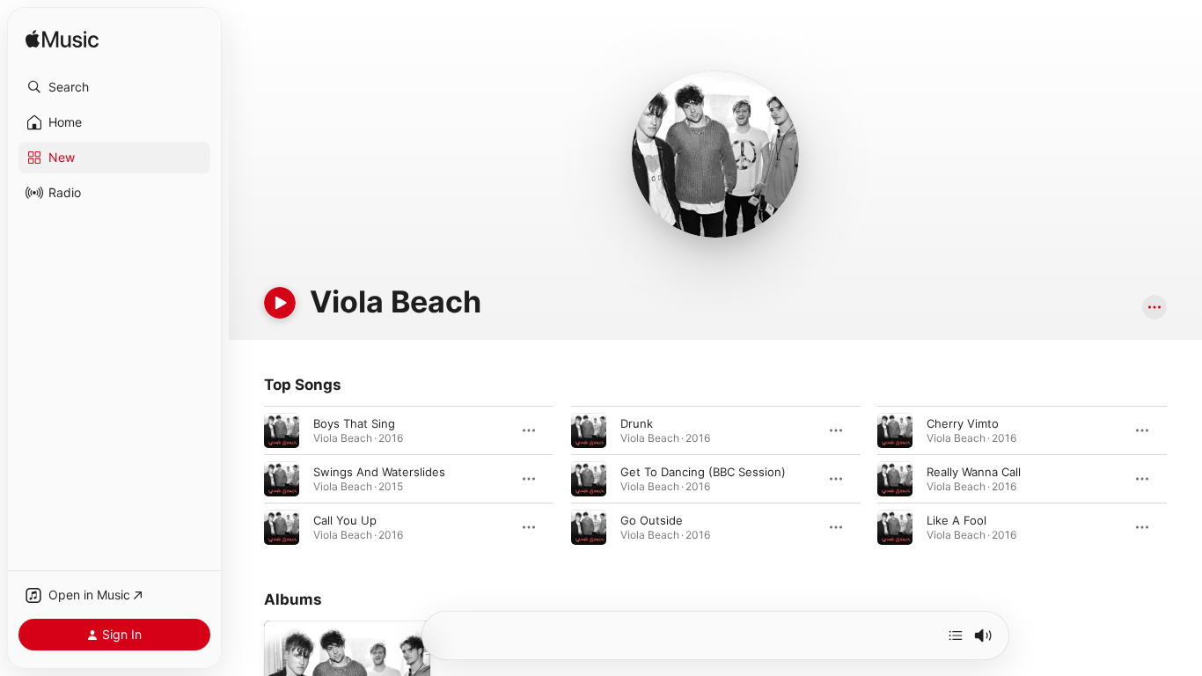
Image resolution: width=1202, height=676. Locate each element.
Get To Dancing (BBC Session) (703, 472)
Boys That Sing (354, 423)
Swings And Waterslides (379, 472)
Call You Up (345, 520)
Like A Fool (956, 520)
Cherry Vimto (963, 423)
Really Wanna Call (974, 472)
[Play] (280, 303)
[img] (62, 40)
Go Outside (651, 520)
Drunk (636, 423)
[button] (114, 87)
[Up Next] (955, 635)
